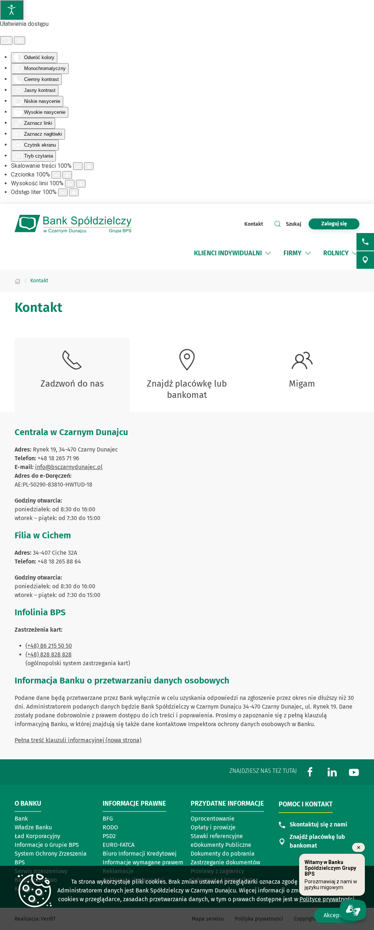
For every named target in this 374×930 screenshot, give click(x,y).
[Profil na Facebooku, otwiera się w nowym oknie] (310, 771)
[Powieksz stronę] (89, 166)
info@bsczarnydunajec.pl (69, 467)
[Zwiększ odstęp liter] (74, 192)
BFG (108, 818)
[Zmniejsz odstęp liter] (63, 192)
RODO (110, 827)
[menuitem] (228, 253)
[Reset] (6, 40)
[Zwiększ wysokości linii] (80, 183)
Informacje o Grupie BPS (49, 845)
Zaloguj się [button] (334, 224)
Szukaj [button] (293, 224)
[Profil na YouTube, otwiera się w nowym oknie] (353, 771)
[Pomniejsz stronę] (78, 166)
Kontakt (253, 224)
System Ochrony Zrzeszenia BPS (51, 858)
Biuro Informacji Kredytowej (139, 853)
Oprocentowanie (225, 819)
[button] (268, 253)
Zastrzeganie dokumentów (225, 862)
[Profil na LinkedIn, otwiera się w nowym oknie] (332, 771)
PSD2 (109, 836)
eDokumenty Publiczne (221, 844)
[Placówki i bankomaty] (365, 260)
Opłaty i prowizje (213, 827)
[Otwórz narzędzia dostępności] (11, 10)
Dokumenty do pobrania (223, 853)
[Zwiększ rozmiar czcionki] (67, 175)
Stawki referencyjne (217, 836)
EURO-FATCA (118, 844)
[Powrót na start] (73, 224)
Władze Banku (33, 827)
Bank (21, 818)
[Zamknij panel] (19, 40)
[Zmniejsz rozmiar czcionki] (56, 175)
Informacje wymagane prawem (143, 862)
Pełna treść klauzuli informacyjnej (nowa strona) (78, 740)
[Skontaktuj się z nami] (365, 242)
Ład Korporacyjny (37, 836)
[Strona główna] (17, 281)
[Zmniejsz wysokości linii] (70, 183)
